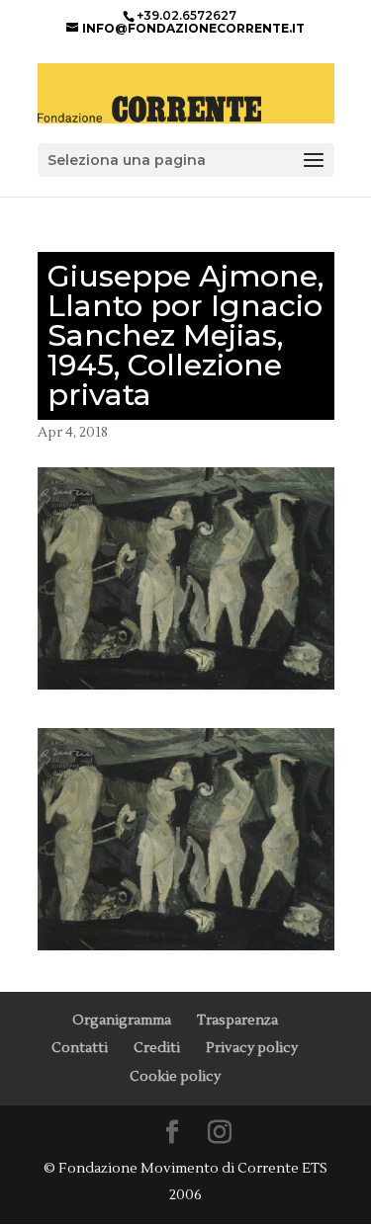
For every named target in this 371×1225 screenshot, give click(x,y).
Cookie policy (175, 1077)
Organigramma (121, 1020)
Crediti (157, 1048)
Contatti (79, 1048)
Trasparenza (237, 1020)
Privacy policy (252, 1048)
